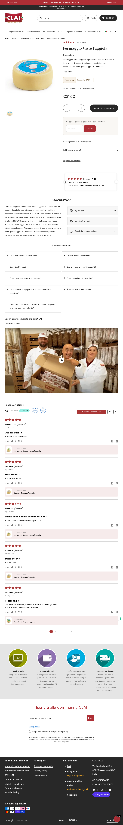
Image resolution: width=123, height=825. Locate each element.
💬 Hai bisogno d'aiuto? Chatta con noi (78, 88)
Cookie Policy (40, 775)
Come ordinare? (11, 2)
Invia (90, 718)
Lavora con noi (110, 2)
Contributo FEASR (13, 779)
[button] (108, 18)
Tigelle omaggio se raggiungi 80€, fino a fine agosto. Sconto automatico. (61, 7)
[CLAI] (14, 18)
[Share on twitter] (116, 441)
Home (7, 38)
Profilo (93, 18)
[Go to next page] (76, 631)
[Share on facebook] (112, 441)
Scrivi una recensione (91, 412)
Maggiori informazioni (71, 161)
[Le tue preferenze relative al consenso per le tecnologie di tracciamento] (120, 618)
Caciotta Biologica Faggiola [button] (24, 622)
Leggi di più (67, 72)
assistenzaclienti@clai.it (78, 789)
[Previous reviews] (65, 181)
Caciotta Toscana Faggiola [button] (24, 493)
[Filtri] (109, 412)
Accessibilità (112, 820)
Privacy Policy (40, 770)
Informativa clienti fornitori (17, 766)
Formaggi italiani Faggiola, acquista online (28, 38)
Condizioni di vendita (43, 766)
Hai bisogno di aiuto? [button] (72, 150)
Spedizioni (72, 795)
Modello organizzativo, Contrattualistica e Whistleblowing (15, 788)
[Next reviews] (116, 181)
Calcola (90, 128)
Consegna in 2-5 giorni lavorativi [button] (77, 142)
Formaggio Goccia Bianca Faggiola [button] (27, 451)
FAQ (69, 766)
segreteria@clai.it (75, 775)
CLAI (24, 820)
